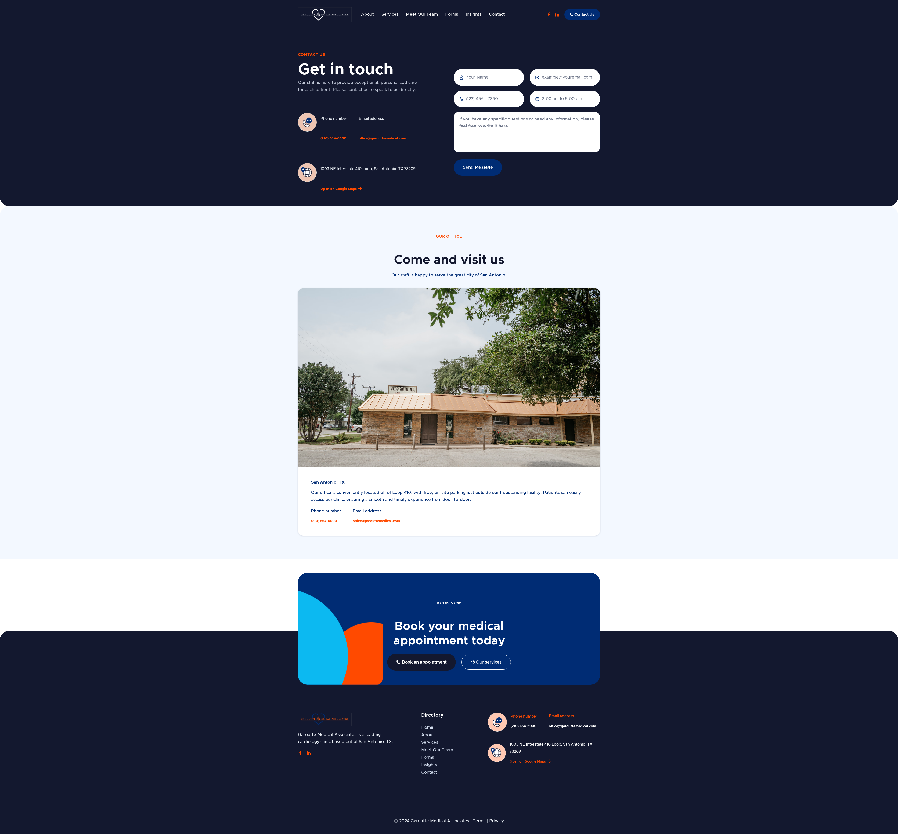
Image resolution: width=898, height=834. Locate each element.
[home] (325, 14)
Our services (486, 662)
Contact (497, 14)
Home (427, 727)
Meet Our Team (422, 14)
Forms (451, 14)
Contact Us (582, 14)
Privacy (496, 821)
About (367, 14)
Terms (479, 821)
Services (389, 14)
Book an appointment (421, 662)
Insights (474, 14)
